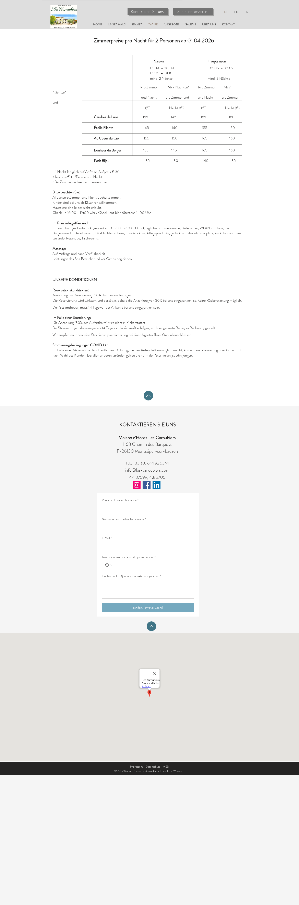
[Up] (148, 395)
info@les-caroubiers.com (147, 470)
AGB (166, 767)
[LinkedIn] (156, 485)
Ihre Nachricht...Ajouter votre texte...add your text (131, 576)
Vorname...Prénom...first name (120, 500)
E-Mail (107, 538)
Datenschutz (153, 767)
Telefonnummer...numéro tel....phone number (129, 557)
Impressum (136, 767)
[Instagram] (137, 485)
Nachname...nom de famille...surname (124, 519)
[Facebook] (147, 485)
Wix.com (178, 771)
